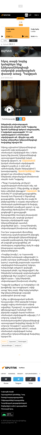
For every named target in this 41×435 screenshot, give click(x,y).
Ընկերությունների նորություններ (12, 400)
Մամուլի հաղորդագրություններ (12, 397)
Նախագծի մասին (7, 392)
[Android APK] (7, 414)
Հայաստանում (28, 160)
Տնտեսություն (22, 341)
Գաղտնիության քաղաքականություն (14, 403)
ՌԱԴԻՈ (4, 341)
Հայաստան (31, 191)
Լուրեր (8, 31)
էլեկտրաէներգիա (7, 345)
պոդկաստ (18, 345)
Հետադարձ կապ (7, 409)
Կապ (23, 395)
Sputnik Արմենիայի (27, 171)
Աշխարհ (20, 374)
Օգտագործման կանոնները (10, 395)
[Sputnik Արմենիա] (6, 16)
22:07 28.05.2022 (7, 78)
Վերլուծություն (31, 374)
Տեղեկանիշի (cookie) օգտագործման (14, 406)
